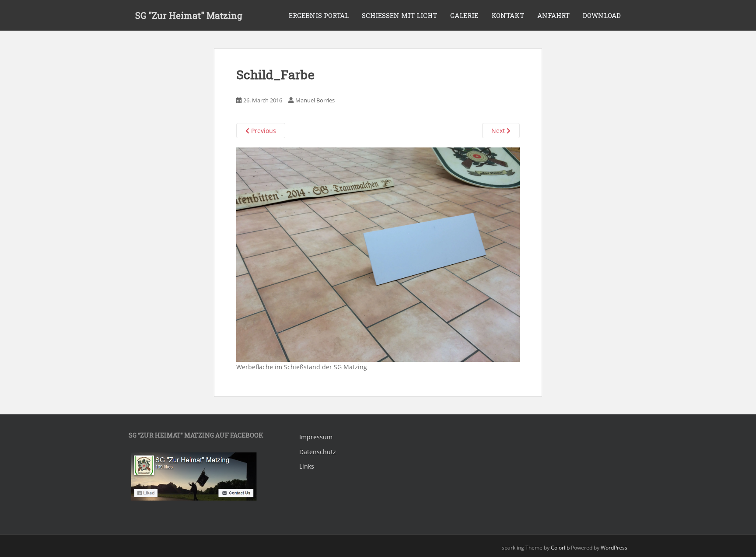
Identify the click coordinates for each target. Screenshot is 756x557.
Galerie (464, 15)
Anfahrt (553, 15)
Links (306, 466)
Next (499, 130)
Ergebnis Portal (319, 15)
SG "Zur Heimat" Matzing (188, 15)
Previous (262, 130)
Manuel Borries (315, 100)
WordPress (614, 547)
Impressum (315, 437)
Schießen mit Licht (399, 15)
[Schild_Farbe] (378, 254)
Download (602, 15)
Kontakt (507, 15)
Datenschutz (317, 452)
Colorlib (560, 547)
